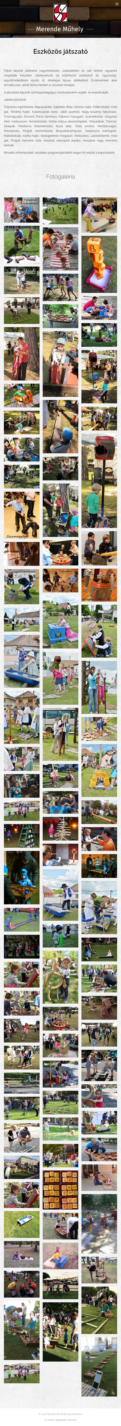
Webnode (61, 1420)
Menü (117, 4)
